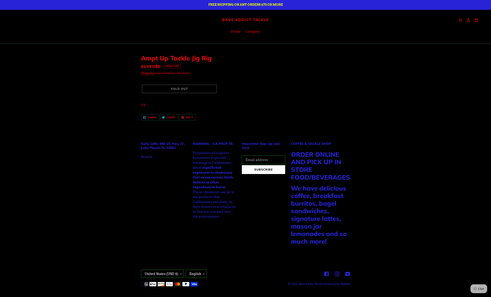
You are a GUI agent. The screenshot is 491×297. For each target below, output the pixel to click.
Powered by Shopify (337, 283)
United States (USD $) (161, 274)
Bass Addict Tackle (245, 20)
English (195, 274)
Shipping (147, 73)
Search (146, 157)
